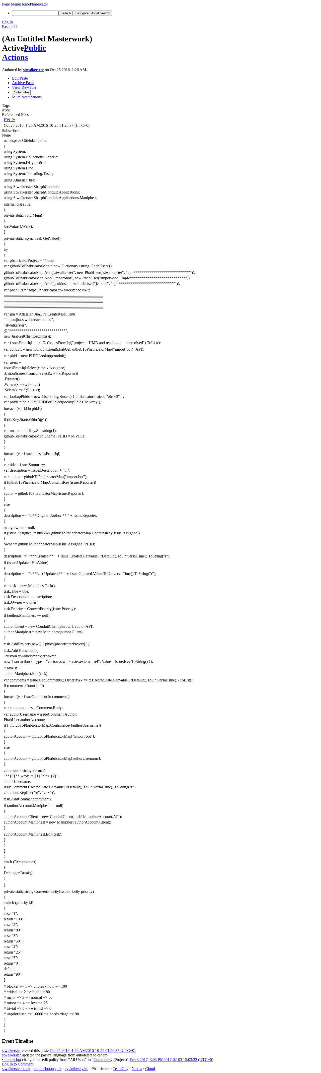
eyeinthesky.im (76, 1068)
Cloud (150, 1068)
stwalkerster (33, 70)
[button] (11, 4)
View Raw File (24, 87)
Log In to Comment (17, 1064)
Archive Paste (23, 83)
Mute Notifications (27, 97)
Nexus (137, 1068)
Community (103, 1059)
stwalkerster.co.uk (16, 1068)
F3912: (9, 120)
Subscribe (21, 92)
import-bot (11, 1059)
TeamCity (120, 1068)
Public (35, 47)
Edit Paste (20, 78)
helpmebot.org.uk (47, 1068)
